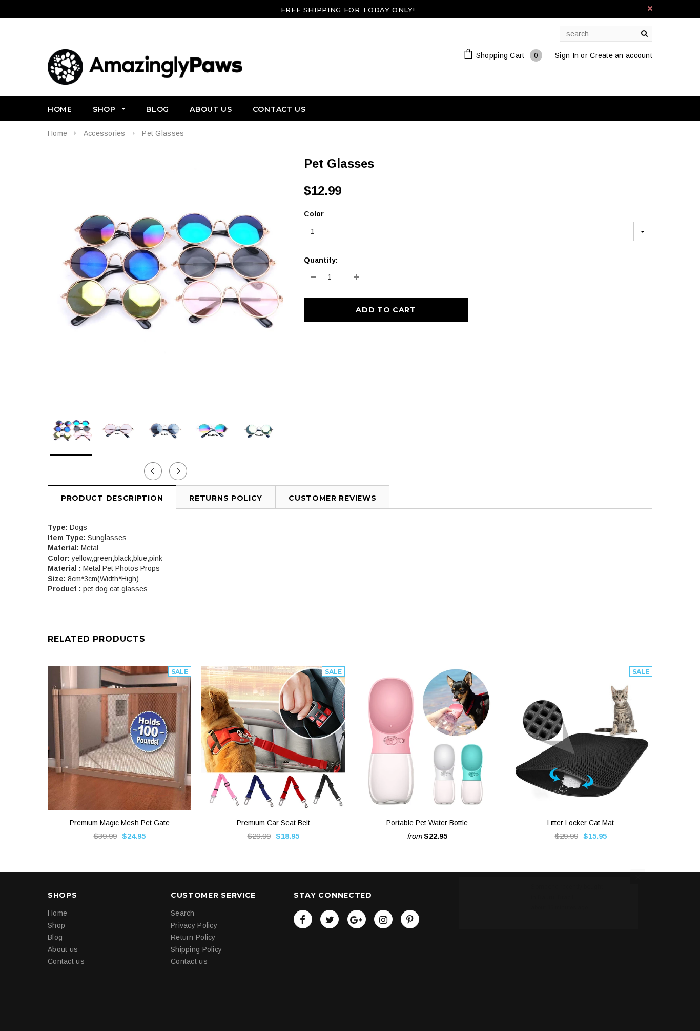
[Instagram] (383, 919)
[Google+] (356, 919)
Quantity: (321, 260)
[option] (165, 274)
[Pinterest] (410, 919)
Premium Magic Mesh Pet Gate (120, 823)
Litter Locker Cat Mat (580, 823)
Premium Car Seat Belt (273, 823)
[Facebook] (303, 919)
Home (57, 133)
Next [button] (178, 471)
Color (314, 214)
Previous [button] (153, 471)
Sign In (567, 55)
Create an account (621, 55)
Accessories (105, 133)
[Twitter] (329, 919)
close (650, 8)
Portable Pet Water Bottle (427, 823)
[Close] (637, 915)
